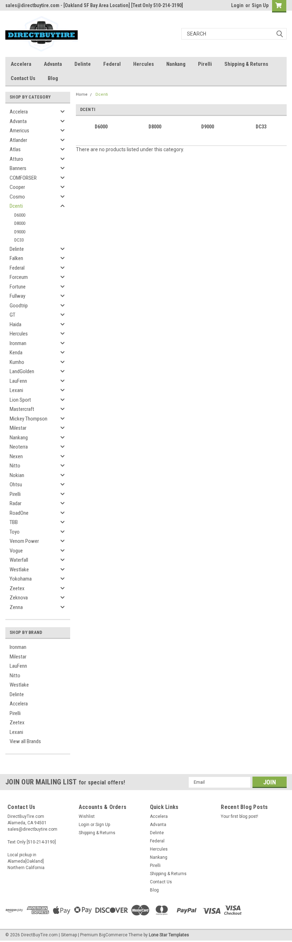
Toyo (15, 532)
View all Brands (25, 741)
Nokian (17, 475)
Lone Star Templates (169, 934)
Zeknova (19, 597)
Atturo (16, 159)
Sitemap (69, 934)
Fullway (17, 296)
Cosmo (17, 197)
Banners (18, 168)
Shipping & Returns (246, 64)
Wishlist (87, 816)
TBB (14, 522)
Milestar (18, 428)
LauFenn (18, 381)
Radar (15, 503)
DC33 (19, 240)
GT (12, 315)
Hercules (143, 64)
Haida (15, 324)
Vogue (16, 550)
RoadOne (19, 513)
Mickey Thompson (28, 419)
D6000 (19, 215)
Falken (16, 258)
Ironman (18, 343)
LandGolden (22, 371)
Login (237, 5)
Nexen (16, 456)
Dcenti (16, 206)
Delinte (82, 64)
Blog (53, 78)
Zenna (16, 607)
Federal (112, 64)
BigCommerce (113, 934)
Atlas (15, 149)
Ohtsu (16, 484)
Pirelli (205, 64)
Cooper (17, 187)
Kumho (17, 362)
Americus (19, 130)
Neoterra (19, 447)
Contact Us (23, 78)
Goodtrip (19, 305)
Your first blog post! (239, 816)
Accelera (21, 64)
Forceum (19, 277)
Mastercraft (22, 409)
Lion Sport (20, 400)
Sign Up (260, 5)
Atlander (18, 140)
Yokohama (21, 579)
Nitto (15, 465)
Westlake (19, 569)
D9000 (19, 231)
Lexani (16, 390)
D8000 (19, 223)
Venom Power (24, 541)
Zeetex (17, 588)
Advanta (53, 64)
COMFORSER (23, 178)
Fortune (18, 287)
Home (82, 94)
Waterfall (19, 560)
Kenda (16, 352)
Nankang (176, 64)
